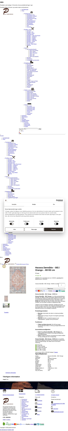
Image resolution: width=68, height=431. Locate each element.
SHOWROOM (25, 9)
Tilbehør (29, 45)
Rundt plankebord (31, 21)
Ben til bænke (30, 42)
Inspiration (24, 115)
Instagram (39, 404)
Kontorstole (29, 59)
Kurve (28, 78)
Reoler (28, 100)
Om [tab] (54, 204)
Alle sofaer (29, 106)
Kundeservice (25, 121)
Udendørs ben (30, 34)
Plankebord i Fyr (31, 17)
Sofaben (29, 114)
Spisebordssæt (30, 75)
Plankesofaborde (31, 22)
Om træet (24, 119)
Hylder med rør (30, 97)
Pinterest (39, 407)
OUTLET (29, 30)
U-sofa (28, 112)
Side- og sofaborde (31, 70)
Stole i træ (32, 55)
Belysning (29, 66)
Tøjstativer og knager (32, 69)
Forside (2, 135)
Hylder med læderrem (32, 94)
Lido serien (29, 113)
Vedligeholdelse (25, 120)
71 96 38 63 (55, 408)
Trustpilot (6, 312)
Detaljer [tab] (34, 204)
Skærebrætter (30, 65)
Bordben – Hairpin (31, 38)
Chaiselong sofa (31, 109)
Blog (38, 414)
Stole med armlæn (34, 50)
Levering (26, 122)
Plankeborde (27, 13)
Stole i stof (32, 54)
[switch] (26, 224)
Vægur (28, 83)
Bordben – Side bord (32, 40)
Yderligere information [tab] (10, 372)
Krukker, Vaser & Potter (32, 81)
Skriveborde (30, 23)
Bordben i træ (30, 32)
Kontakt (26, 126)
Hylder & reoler (27, 90)
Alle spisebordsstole (31, 49)
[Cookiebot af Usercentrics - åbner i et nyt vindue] (57, 201)
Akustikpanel (30, 84)
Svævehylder (30, 92)
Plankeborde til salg (31, 18)
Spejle (28, 77)
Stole (25, 48)
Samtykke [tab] (14, 204)
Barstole (29, 57)
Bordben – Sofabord (31, 36)
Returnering (27, 124)
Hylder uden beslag (31, 93)
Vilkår (23, 118)
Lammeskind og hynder (32, 71)
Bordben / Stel (27, 29)
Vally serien (29, 19)
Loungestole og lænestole (33, 60)
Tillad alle (53, 229)
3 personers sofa (31, 108)
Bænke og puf (30, 67)
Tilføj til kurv (50, 288)
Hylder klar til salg (31, 91)
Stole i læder (33, 51)
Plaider (28, 87)
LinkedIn (39, 411)
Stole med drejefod (34, 56)
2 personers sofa (31, 107)
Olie (28, 25)
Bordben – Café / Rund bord (33, 35)
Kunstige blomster (31, 82)
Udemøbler (29, 76)
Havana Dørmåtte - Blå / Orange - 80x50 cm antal (46, 283)
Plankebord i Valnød (32, 16)
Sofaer (25, 104)
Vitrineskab (29, 72)
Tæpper (29, 79)
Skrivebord (24, 400)
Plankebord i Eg (30, 14)
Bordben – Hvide (31, 41)
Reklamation (27, 125)
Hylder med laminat (31, 98)
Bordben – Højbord (31, 39)
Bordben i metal (30, 33)
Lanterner (29, 86)
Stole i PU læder (33, 53)
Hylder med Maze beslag (33, 96)
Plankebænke (30, 24)
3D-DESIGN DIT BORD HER (7, 429)
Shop (23, 10)
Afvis (14, 229)
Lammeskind (25, 406)
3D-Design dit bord (4, 388)
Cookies (8, 419)
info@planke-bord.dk (58, 411)
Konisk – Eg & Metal (31, 44)
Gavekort (29, 27)
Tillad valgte (34, 229)
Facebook (39, 400)
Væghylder (29, 99)
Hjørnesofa (29, 110)
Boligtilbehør (27, 63)
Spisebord (29, 73)
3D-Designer (25, 116)
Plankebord (24, 399)
